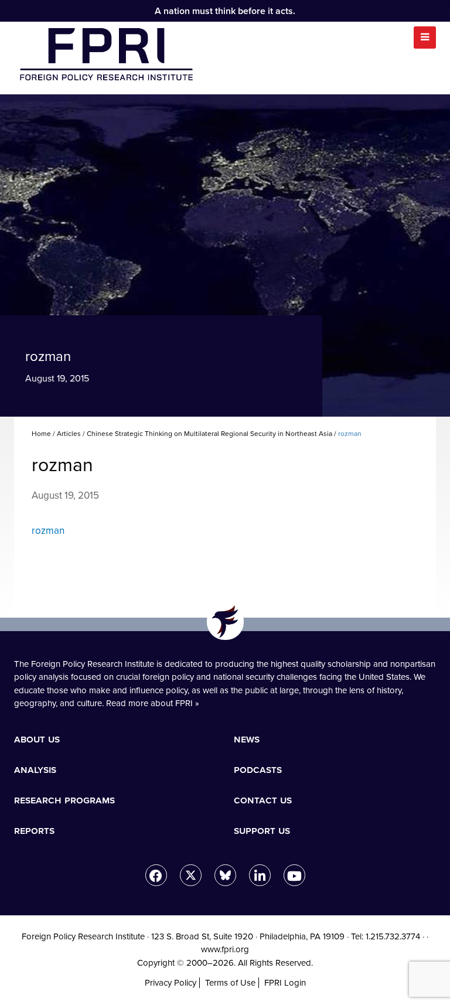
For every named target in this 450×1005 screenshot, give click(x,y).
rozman (48, 530)
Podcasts (258, 769)
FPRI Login (285, 982)
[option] (225, 255)
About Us (37, 739)
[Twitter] (191, 875)
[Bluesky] (225, 875)
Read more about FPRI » (152, 703)
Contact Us (263, 799)
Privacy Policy (170, 982)
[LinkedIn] (260, 875)
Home (41, 434)
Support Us (262, 830)
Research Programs (64, 799)
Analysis (35, 769)
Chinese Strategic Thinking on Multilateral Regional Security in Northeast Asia (209, 434)
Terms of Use (230, 982)
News (247, 739)
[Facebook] (156, 875)
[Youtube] (294, 875)
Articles (69, 434)
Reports (34, 830)
